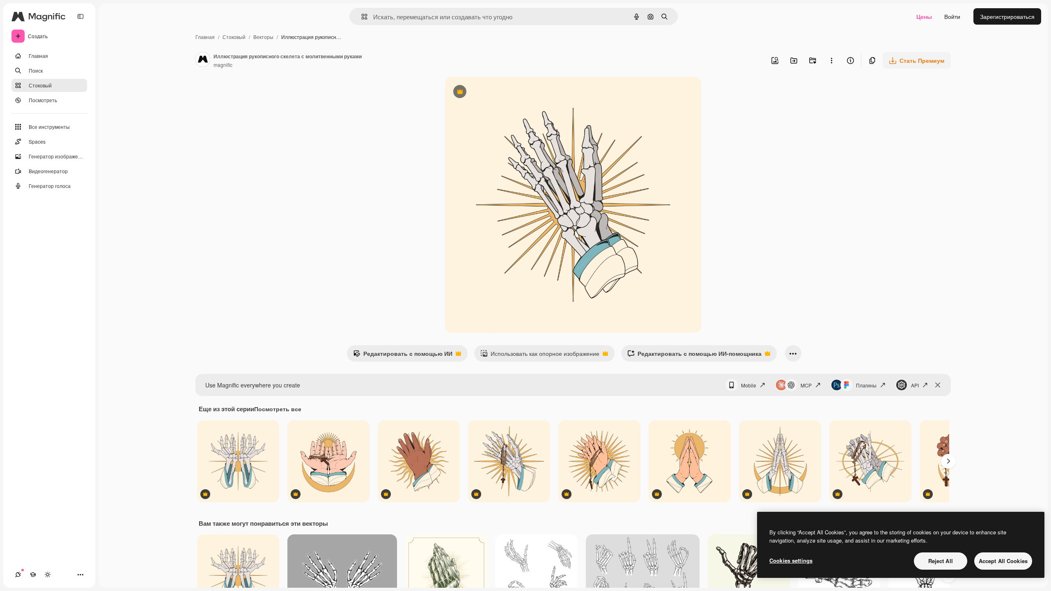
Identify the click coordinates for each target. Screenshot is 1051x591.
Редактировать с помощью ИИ (402, 355)
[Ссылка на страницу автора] (202, 60)
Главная (205, 36)
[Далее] (948, 461)
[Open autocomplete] (361, 17)
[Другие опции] (831, 60)
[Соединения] (18, 574)
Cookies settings (790, 560)
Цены (924, 16)
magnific (222, 64)
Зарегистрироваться (1007, 16)
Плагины (866, 385)
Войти (952, 16)
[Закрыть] (937, 385)
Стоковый (234, 36)
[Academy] (32, 574)
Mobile (748, 385)
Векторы (263, 36)
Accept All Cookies (1003, 561)
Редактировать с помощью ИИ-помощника (694, 355)
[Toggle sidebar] (80, 16)
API (915, 385)
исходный (500, 92)
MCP (806, 385)
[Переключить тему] (47, 574)
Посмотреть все (277, 409)
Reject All (940, 561)
